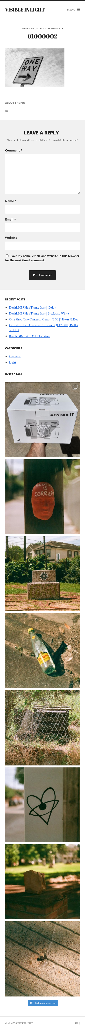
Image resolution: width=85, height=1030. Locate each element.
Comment (13, 150)
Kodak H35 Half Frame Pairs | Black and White (39, 313)
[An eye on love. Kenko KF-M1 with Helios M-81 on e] (42, 804)
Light (12, 362)
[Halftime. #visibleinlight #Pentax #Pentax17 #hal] (42, 419)
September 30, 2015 (33, 28)
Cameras (15, 356)
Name (10, 201)
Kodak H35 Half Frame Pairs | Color (32, 307)
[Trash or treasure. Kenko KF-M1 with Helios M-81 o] (42, 727)
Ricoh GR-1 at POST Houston (29, 336)
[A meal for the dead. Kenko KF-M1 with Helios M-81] (42, 881)
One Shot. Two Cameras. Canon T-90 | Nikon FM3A (43, 319)
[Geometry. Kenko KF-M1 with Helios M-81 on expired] (42, 573)
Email (10, 219)
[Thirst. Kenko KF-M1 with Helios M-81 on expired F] (42, 650)
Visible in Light (25, 10)
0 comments (55, 28)
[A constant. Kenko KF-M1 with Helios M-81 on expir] (42, 496)
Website (11, 238)
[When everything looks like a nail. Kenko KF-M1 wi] (42, 958)
